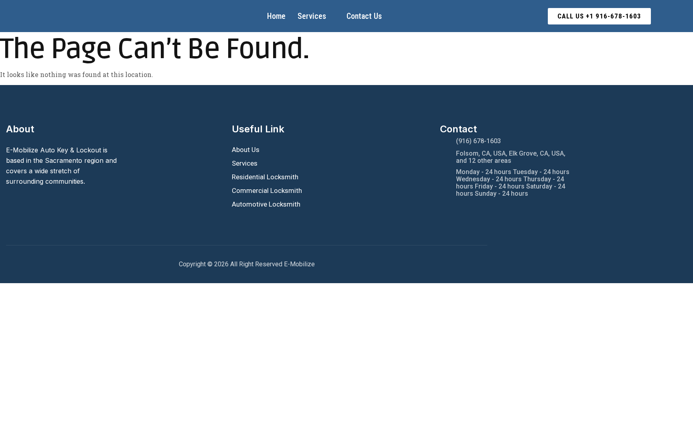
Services (312, 16)
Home (276, 16)
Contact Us (364, 16)
